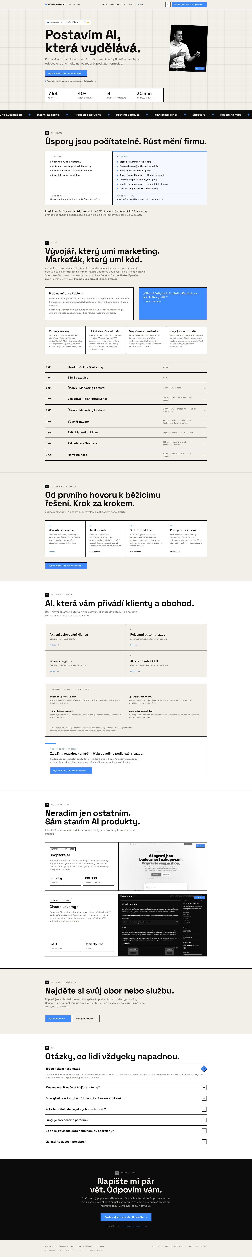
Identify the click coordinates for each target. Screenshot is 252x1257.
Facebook (193, 1246)
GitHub (204, 1246)
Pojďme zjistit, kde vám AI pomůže (189, 4)
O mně (104, 4)
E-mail (166, 1246)
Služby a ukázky (118, 4)
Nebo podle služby (86, 1018)
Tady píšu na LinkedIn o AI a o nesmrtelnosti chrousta (71, 81)
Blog (142, 4)
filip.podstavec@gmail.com (133, 1226)
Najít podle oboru (58, 1018)
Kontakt (156, 1246)
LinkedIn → (177, 1246)
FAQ (130, 4)
